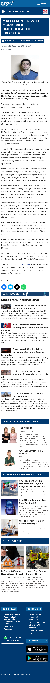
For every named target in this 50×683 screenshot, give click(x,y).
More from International (32, 41)
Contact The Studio (37, 622)
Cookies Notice (35, 614)
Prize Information (36, 630)
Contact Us (33, 620)
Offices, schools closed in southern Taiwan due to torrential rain (25, 374)
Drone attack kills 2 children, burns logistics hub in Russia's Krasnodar (22, 352)
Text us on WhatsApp (14, 639)
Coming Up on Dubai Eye (20, 421)
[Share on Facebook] (4, 287)
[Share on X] (17, 287)
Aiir (15, 675)
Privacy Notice (35, 617)
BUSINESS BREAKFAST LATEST (22, 474)
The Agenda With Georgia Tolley (11, 618)
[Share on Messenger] (10, 287)
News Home (10, 41)
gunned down (24, 264)
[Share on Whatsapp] (23, 287)
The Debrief (9, 626)
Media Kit (32, 628)
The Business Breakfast (13, 614)
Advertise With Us (36, 625)
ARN (8, 675)
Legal (31, 633)
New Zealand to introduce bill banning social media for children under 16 (24, 328)
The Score (8, 629)
